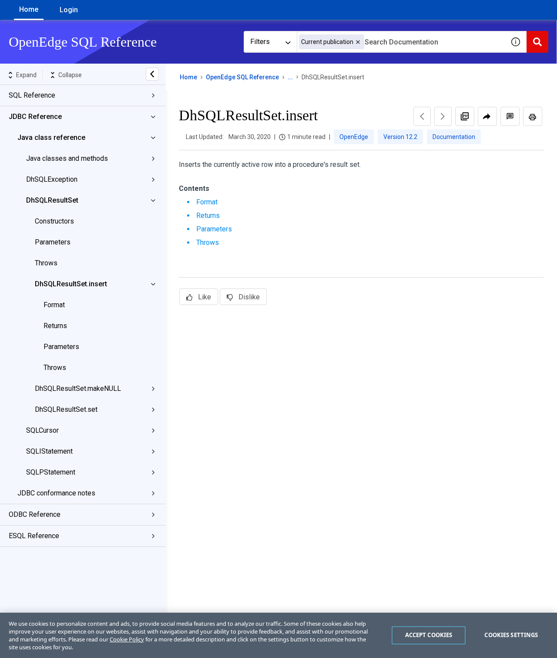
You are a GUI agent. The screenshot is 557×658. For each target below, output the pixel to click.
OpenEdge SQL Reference (242, 77)
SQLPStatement (50, 472)
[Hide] (152, 74)
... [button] (290, 77)
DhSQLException (51, 179)
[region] (278, 635)
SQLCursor (42, 430)
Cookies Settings (511, 635)
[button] (358, 42)
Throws (46, 263)
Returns (55, 326)
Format (54, 305)
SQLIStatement (49, 451)
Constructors (54, 221)
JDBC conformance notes (56, 493)
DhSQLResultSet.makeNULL (78, 388)
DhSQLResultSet (52, 200)
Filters (260, 41)
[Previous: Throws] (422, 116)
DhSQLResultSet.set (66, 409)
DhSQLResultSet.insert (71, 284)
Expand (26, 74)
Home (28, 9)
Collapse (70, 74)
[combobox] (401, 42)
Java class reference (51, 137)
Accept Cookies (429, 635)
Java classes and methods (67, 158)
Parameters (52, 242)
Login (69, 10)
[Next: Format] (443, 116)
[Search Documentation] (537, 42)
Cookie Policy (127, 639)
